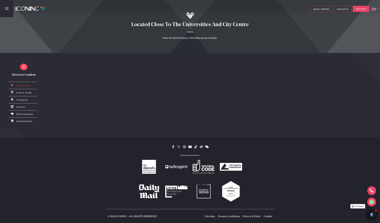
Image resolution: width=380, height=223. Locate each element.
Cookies (268, 216)
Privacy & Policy (252, 216)
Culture (20, 107)
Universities (23, 85)
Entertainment (25, 114)
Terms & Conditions (229, 216)
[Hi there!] (372, 215)
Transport (22, 99)
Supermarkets (24, 121)
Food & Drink (24, 92)
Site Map (210, 216)
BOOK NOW (361, 9)
